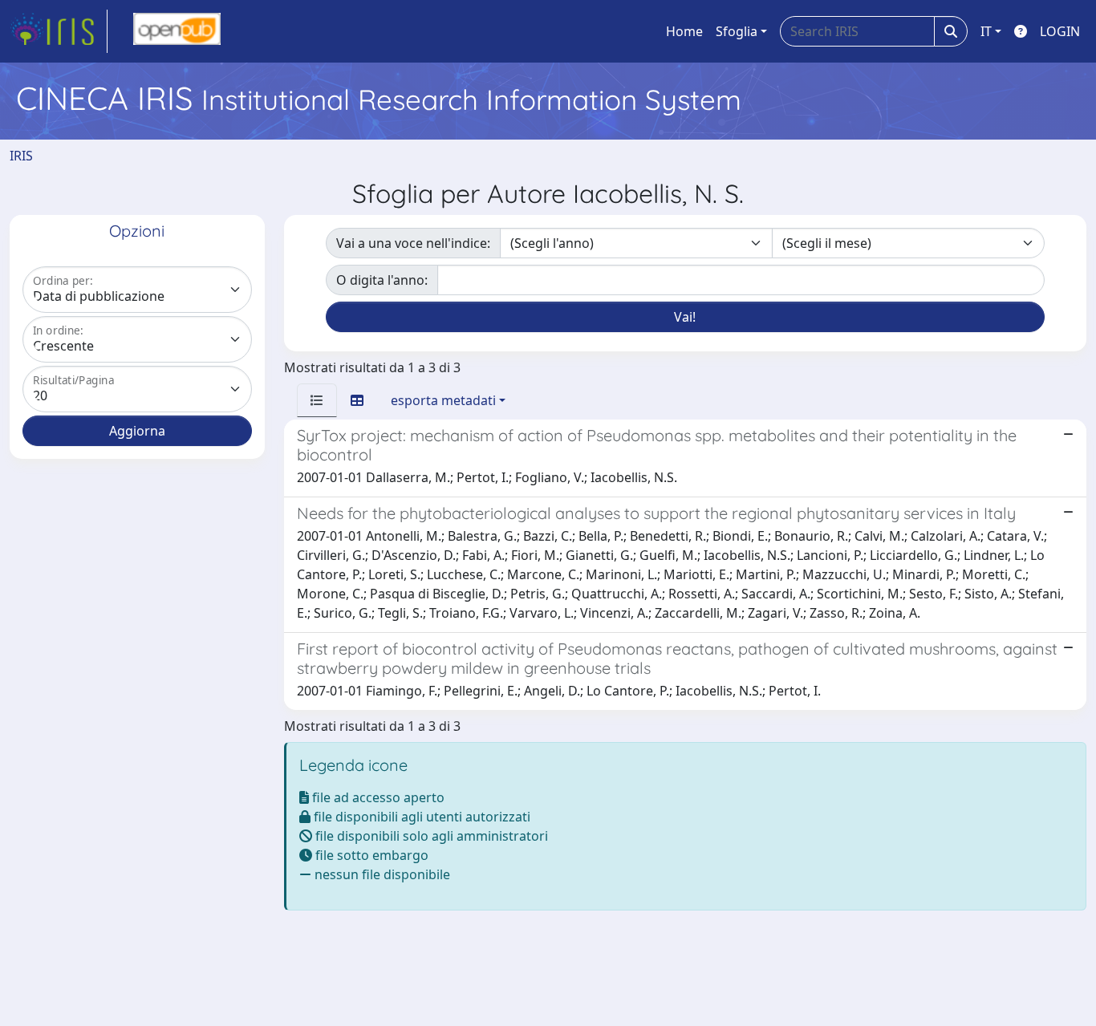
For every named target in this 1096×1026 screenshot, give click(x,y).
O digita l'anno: (382, 280)
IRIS (21, 155)
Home (684, 31)
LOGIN (1060, 31)
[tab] (317, 400)
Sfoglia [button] (736, 31)
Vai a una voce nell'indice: (413, 243)
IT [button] (986, 31)
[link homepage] (59, 31)
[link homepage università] (176, 31)
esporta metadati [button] (443, 400)
